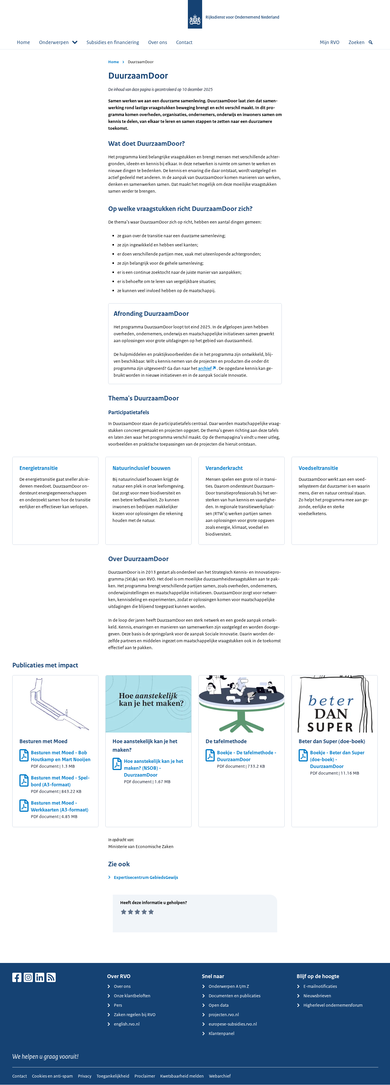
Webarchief (220, 1076)
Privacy (84, 1076)
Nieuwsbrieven (317, 995)
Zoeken (357, 42)
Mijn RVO (329, 42)
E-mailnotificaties (320, 986)
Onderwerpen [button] (54, 42)
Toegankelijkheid (113, 1076)
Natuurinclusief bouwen (141, 468)
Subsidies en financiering (113, 42)
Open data (219, 1005)
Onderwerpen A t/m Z (229, 986)
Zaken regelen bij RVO (135, 1014)
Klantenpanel (221, 1033)
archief (205, 368)
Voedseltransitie (318, 468)
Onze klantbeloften (132, 995)
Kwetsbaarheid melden (182, 1076)
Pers (118, 1005)
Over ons (157, 42)
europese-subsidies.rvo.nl (233, 1024)
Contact (184, 42)
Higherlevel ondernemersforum (333, 1005)
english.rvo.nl (127, 1024)
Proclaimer (144, 1076)
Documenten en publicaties (234, 995)
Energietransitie (38, 468)
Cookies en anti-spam (52, 1076)
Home (23, 42)
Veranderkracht (224, 468)
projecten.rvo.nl (224, 1014)
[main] (195, 506)
